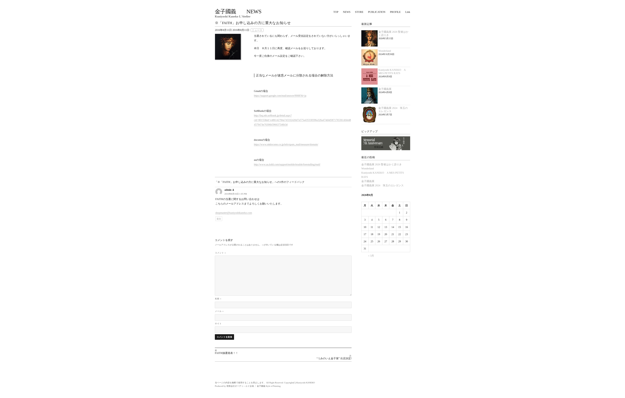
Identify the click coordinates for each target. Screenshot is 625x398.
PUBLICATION (376, 12)
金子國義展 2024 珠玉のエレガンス (382, 185)
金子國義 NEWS (238, 11)
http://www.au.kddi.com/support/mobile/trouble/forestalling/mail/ (287, 164)
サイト (218, 324)
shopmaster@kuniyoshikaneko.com (233, 212)
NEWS (346, 12)
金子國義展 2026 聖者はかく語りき (381, 164)
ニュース (257, 30)
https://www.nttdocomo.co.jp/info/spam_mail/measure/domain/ (286, 144)
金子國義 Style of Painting (269, 386)
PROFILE (395, 12)
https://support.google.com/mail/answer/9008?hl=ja (280, 95)
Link (407, 12)
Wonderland (384, 50)
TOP (335, 12)
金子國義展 (384, 89)
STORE (359, 12)
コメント (220, 252)
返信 (219, 219)
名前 (218, 298)
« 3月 (371, 255)
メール (219, 311)
